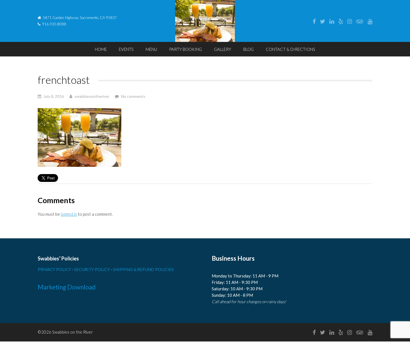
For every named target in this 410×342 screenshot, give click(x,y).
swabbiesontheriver (91, 96)
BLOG (248, 49)
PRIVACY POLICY (55, 269)
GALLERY (222, 49)
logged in (69, 214)
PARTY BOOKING (185, 49)
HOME (101, 49)
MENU (151, 49)
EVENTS (126, 49)
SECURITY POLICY (92, 269)
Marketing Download (67, 287)
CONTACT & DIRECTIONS (290, 49)
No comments (133, 96)
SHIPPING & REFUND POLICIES (143, 269)
